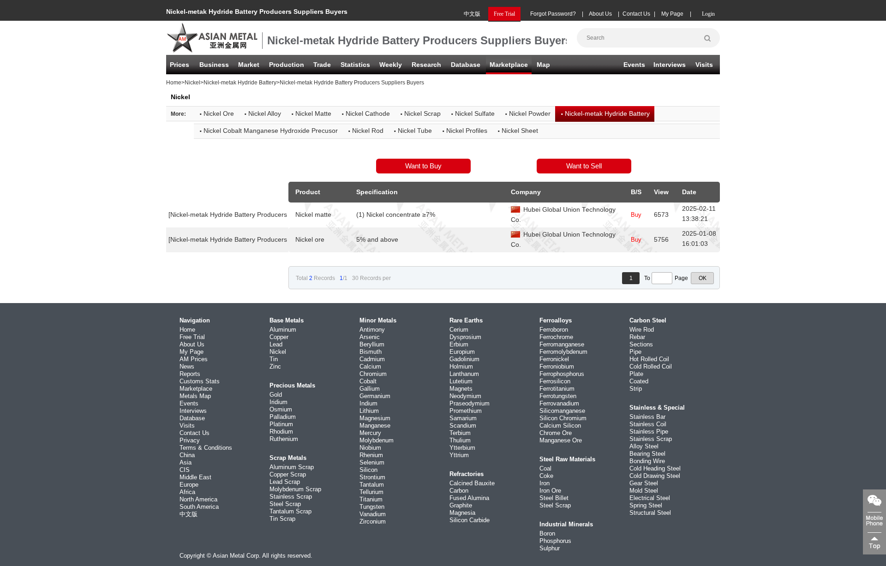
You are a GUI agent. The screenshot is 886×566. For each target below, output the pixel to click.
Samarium (463, 418)
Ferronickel (554, 359)
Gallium (369, 388)
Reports (190, 373)
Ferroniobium (556, 366)
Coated (638, 381)
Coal (545, 468)
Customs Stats (200, 381)
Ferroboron (553, 329)
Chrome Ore (555, 432)
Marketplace (196, 388)
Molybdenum (376, 440)
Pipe (635, 351)
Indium (368, 403)
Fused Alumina (469, 498)
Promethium (465, 410)
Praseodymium (469, 403)
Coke (546, 475)
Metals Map (195, 396)
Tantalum (371, 484)
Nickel (192, 82)
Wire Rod (641, 329)
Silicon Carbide (469, 520)
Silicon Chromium (563, 418)
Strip (635, 388)
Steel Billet (554, 498)
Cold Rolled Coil (650, 366)
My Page (672, 14)
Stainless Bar (647, 416)
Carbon (458, 490)
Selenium (371, 462)
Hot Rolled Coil (649, 359)
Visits (704, 64)
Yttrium (459, 455)
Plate (636, 373)
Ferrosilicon (554, 381)
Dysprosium (465, 337)
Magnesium (374, 418)
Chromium (373, 373)
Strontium (372, 477)
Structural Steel (650, 512)
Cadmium (372, 359)
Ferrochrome (556, 337)
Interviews (669, 64)
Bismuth (370, 351)
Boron (547, 533)
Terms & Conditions (206, 447)
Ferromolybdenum (563, 351)
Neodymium (465, 396)
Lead (275, 344)
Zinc (275, 366)
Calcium (370, 366)
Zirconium (372, 521)
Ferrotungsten (557, 396)
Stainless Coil (647, 424)
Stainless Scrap (290, 496)
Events (634, 64)
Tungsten (371, 506)
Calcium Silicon (560, 425)
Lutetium (461, 381)
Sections (641, 344)
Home (173, 82)
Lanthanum (464, 373)
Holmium (461, 366)
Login (708, 14)
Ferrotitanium (557, 388)
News (187, 366)
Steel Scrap (285, 503)
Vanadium (372, 514)
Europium (462, 351)
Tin (273, 359)
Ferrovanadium (559, 403)
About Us (600, 14)
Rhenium (371, 455)
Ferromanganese (561, 344)
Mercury (370, 432)
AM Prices (194, 359)
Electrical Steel (649, 498)
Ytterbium (462, 447)
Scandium (462, 425)
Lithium (369, 410)
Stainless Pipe (648, 431)
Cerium (458, 329)
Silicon (368, 469)
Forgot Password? (553, 14)
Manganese (374, 425)
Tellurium (371, 492)
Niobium (370, 447)
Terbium (460, 432)
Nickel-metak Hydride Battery (240, 82)
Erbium (458, 344)
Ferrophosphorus (561, 373)
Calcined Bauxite (472, 483)
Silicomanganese (562, 410)
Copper (278, 337)
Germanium (374, 396)
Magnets (461, 388)
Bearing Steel (647, 453)
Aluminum (282, 329)
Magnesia (462, 512)
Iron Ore (550, 490)
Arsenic (369, 337)
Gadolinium (464, 359)
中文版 (472, 14)
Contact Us (636, 14)
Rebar (637, 337)
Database (465, 64)
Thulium (460, 440)
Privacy (190, 440)
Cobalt (368, 381)
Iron (544, 483)
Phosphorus (555, 540)
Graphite (460, 505)
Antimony (372, 329)
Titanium (371, 499)
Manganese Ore (560, 440)
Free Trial (192, 337)
